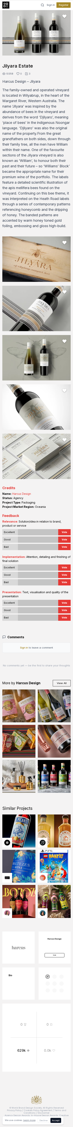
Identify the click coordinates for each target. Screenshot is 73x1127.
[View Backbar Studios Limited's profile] (42, 842)
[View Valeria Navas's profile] (7, 913)
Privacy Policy (14, 1110)
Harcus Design (21, 493)
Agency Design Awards (17, 1115)
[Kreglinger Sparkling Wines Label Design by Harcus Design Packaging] (54, 741)
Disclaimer (43, 1112)
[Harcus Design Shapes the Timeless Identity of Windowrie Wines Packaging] (18, 705)
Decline (43, 1120)
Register (63, 5)
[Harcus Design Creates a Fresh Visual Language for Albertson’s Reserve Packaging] (18, 741)
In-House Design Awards (44, 1115)
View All (62, 683)
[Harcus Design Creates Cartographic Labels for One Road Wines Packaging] (54, 705)
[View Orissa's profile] (42, 913)
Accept (56, 1120)
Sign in (51, 5)
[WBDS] (48, 977)
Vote (64, 532)
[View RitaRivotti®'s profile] (7, 878)
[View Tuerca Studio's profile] (7, 842)
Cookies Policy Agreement (38, 1110)
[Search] (42, 5)
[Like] (64, 16)
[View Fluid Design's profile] (42, 878)
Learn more (29, 1120)
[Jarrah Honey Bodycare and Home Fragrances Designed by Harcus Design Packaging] (18, 776)
